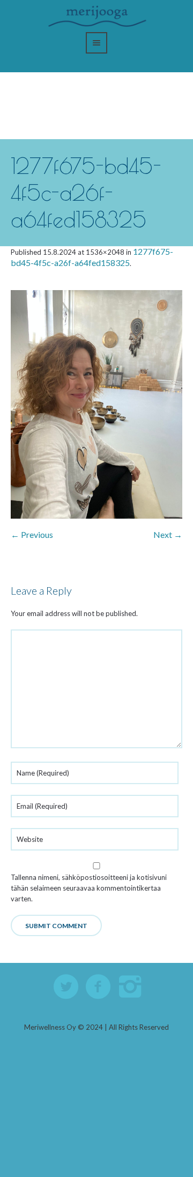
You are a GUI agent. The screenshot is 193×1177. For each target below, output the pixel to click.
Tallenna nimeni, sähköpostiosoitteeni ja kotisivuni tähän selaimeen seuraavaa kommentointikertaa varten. (89, 888)
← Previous (32, 534)
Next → (167, 534)
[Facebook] (98, 987)
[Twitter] (66, 987)
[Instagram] (130, 987)
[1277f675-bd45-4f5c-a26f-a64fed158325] (96, 404)
